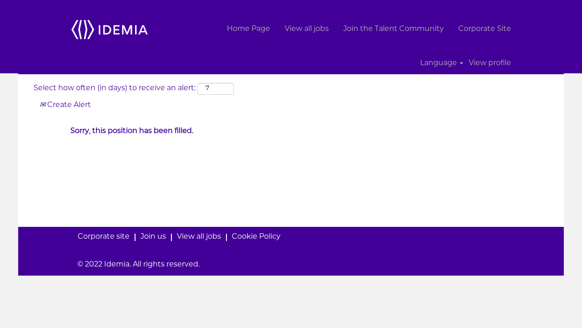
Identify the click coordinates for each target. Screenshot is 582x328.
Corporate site (104, 237)
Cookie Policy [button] (256, 237)
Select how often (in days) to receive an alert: (115, 88)
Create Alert (68, 105)
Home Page (248, 29)
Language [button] (439, 63)
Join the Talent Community (393, 29)
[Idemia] (109, 29)
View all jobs (307, 29)
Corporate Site (484, 29)
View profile (490, 63)
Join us (153, 237)
